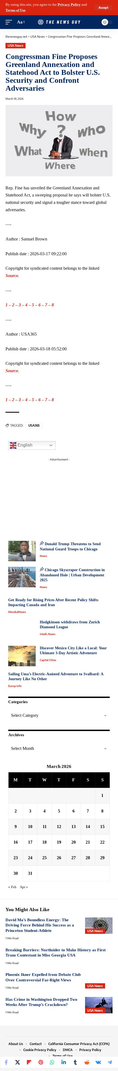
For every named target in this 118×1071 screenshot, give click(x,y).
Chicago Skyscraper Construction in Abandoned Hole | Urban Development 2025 (72, 575)
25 (44, 857)
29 (102, 857)
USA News (15, 45)
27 (73, 857)
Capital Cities (48, 660)
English (24, 445)
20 (73, 842)
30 (15, 873)
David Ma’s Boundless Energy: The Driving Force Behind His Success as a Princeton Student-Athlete (39, 925)
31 (30, 873)
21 (88, 842)
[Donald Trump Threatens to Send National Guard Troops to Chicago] (22, 551)
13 (73, 826)
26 (59, 857)
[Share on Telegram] (110, 1062)
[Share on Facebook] (6, 1062)
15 (102, 826)
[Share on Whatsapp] (52, 1062)
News (43, 555)
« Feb (12, 887)
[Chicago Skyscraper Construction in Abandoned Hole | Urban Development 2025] (22, 577)
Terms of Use (15, 10)
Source (11, 275)
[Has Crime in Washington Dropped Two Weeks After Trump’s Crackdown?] (99, 1005)
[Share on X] (17, 1062)
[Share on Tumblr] (75, 1062)
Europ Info (15, 686)
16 (15, 842)
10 (30, 826)
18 (44, 842)
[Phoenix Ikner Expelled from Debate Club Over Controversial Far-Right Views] (99, 980)
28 (88, 857)
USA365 (34, 425)
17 (30, 842)
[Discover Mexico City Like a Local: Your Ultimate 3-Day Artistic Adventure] (22, 656)
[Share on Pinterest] (40, 1062)
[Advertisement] (59, 497)
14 (88, 826)
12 (59, 826)
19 (59, 842)
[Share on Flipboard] (29, 1062)
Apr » (24, 887)
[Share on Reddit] (86, 1062)
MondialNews (17, 612)
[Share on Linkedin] (63, 1062)
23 (15, 857)
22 (102, 842)
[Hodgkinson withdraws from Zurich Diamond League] (22, 630)
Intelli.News (47, 634)
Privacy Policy (69, 5)
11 (45, 826)
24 (30, 857)
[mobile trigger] (10, 22)
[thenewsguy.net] (59, 22)
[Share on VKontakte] (98, 1062)
